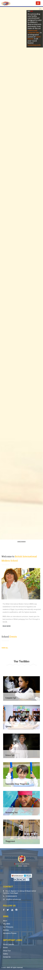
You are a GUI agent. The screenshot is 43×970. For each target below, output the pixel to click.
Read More (7, 626)
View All (5, 648)
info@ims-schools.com (13, 899)
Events (5, 947)
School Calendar (8, 944)
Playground (10, 841)
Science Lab (9, 755)
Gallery (5, 954)
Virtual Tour (7, 951)
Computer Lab (10, 698)
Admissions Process (9, 933)
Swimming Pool (11, 812)
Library (8, 726)
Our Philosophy (8, 927)
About (5, 921)
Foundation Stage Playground (17, 784)
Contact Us (6, 957)
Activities (6, 930)
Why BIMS (6, 924)
